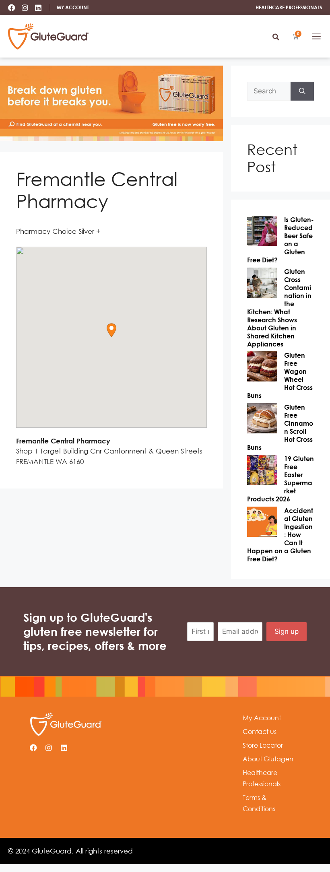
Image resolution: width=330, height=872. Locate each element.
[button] (275, 37)
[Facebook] (11, 7)
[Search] (302, 91)
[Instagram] (25, 7)
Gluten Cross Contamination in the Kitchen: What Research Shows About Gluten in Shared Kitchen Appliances (279, 308)
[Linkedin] (38, 7)
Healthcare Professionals (261, 778)
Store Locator (263, 745)
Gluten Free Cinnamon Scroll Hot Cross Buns (280, 427)
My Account (262, 718)
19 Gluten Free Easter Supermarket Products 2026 (280, 479)
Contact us (259, 732)
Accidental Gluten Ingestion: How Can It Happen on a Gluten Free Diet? (280, 535)
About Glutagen (268, 759)
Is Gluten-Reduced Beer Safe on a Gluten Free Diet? (280, 240)
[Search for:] (269, 91)
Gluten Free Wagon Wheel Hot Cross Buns (280, 375)
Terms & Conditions (259, 803)
